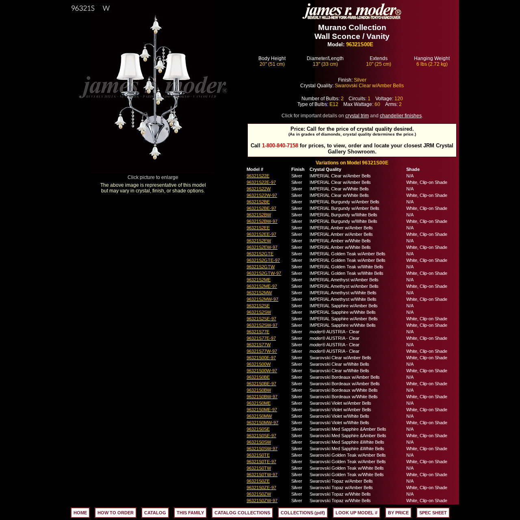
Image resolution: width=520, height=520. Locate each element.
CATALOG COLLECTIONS (242, 512)
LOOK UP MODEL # (356, 512)
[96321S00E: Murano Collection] (153, 172)
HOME (80, 512)
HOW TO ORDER (116, 512)
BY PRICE (398, 512)
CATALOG (155, 512)
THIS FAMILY (190, 512)
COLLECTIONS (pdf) (303, 512)
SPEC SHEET (433, 512)
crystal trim (357, 116)
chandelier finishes (401, 116)
